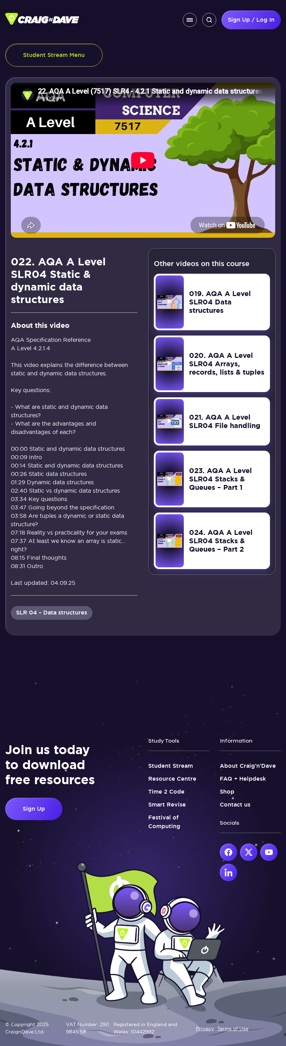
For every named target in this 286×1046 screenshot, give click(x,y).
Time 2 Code (166, 791)
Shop (227, 791)
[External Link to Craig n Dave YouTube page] (269, 852)
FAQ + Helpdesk (243, 778)
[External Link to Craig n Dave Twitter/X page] (248, 852)
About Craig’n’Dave (248, 765)
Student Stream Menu (54, 55)
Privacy (205, 1028)
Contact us (235, 804)
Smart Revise (167, 804)
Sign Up (34, 808)
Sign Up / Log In (251, 19)
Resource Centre (172, 778)
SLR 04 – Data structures (51, 612)
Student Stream (170, 765)
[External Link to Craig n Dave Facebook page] (228, 852)
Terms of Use (232, 1028)
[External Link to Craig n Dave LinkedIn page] (228, 872)
